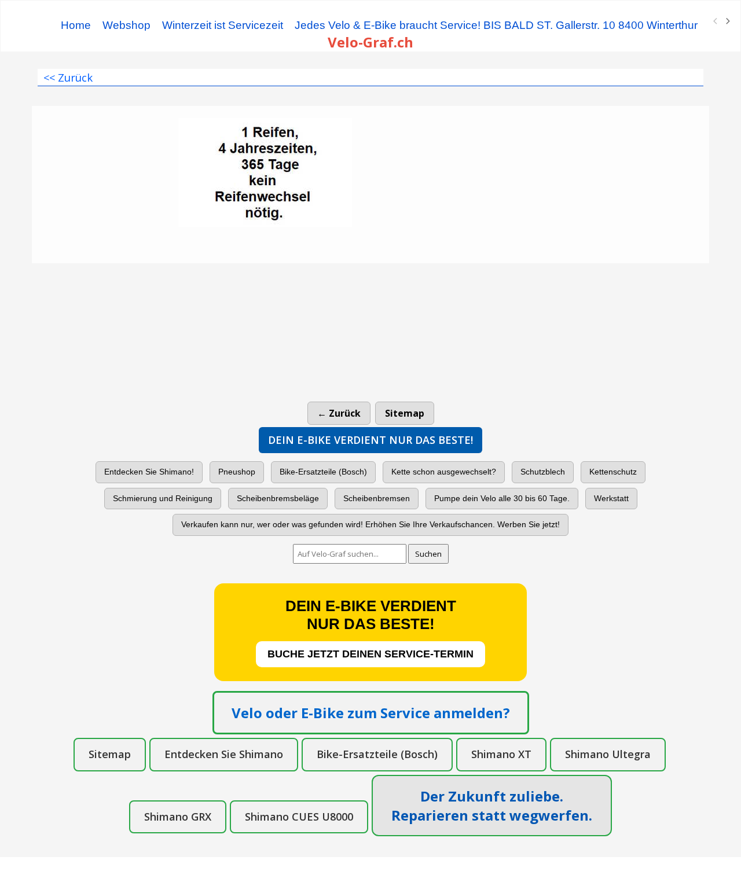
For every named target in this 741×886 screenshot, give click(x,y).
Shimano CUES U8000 (299, 816)
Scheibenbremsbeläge (278, 498)
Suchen (428, 554)
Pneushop (236, 471)
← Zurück (339, 413)
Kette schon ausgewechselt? (443, 471)
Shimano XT (501, 754)
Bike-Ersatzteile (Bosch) (323, 471)
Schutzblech (542, 471)
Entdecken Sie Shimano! (149, 471)
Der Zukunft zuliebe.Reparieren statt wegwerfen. (491, 805)
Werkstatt (611, 498)
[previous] (715, 21)
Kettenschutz (613, 471)
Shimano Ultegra (608, 754)
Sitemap (404, 413)
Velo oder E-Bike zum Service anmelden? (371, 712)
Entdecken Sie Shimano (223, 754)
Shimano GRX (177, 816)
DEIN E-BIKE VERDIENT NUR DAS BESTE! (370, 440)
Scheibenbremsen (376, 498)
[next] (727, 21)
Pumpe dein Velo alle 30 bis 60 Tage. (502, 498)
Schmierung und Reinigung (162, 498)
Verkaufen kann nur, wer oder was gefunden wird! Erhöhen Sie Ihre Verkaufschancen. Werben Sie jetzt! (370, 524)
